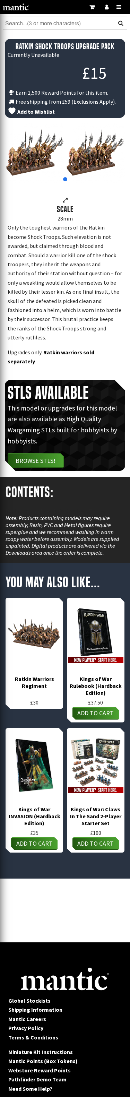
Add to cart (95, 713)
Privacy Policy (25, 1028)
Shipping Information (35, 1009)
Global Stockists (29, 1000)
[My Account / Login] (106, 6)
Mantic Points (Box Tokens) (43, 1060)
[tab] (65, 179)
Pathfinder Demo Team (37, 1079)
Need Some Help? (30, 1088)
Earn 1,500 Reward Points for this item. (61, 92)
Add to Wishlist (35, 111)
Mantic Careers (27, 1019)
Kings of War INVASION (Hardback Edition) (34, 816)
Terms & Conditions (33, 1037)
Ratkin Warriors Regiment (34, 682)
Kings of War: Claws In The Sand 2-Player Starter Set (95, 816)
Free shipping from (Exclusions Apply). (65, 101)
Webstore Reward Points (39, 1070)
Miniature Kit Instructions (40, 1051)
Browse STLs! (35, 461)
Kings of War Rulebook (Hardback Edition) (96, 685)
